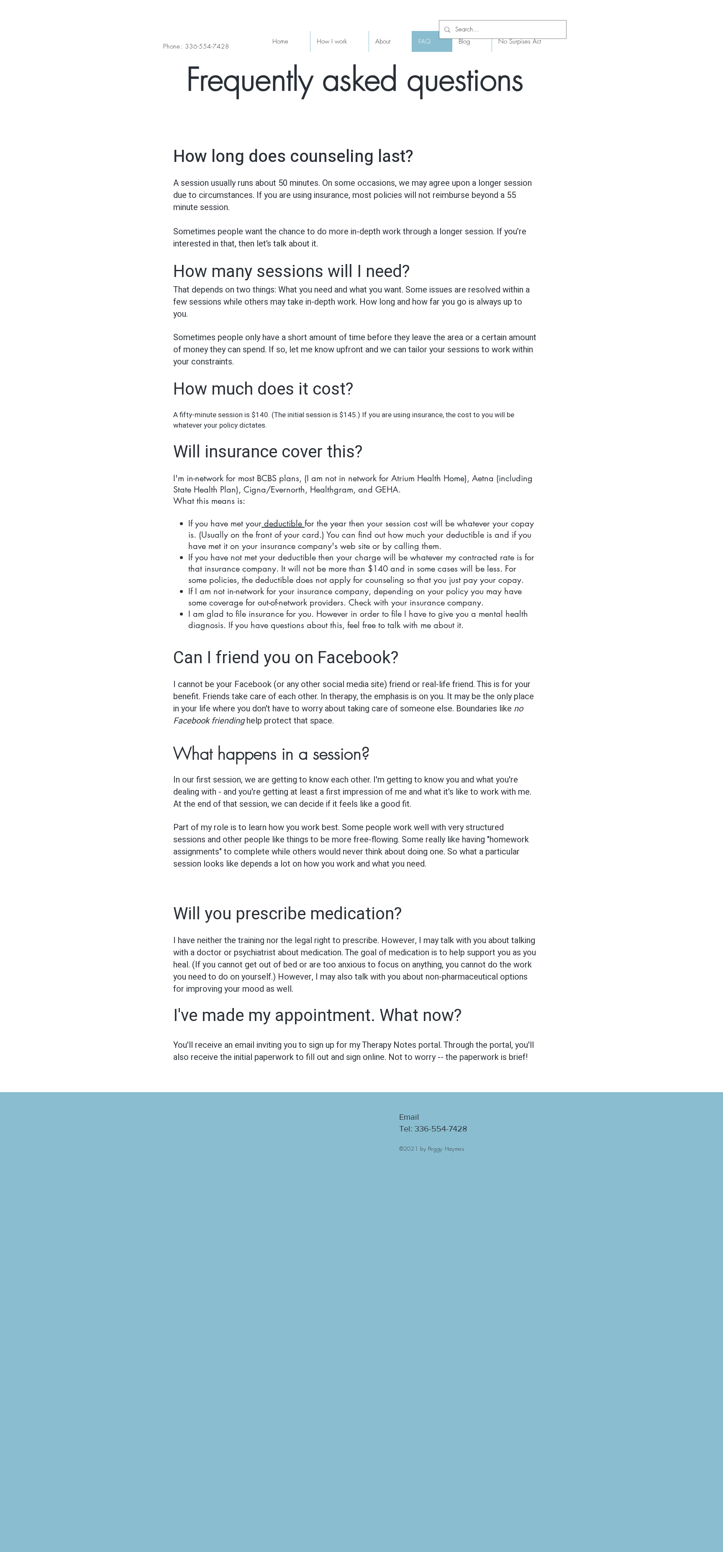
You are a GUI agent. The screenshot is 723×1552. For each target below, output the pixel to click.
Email (409, 1116)
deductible (283, 523)
